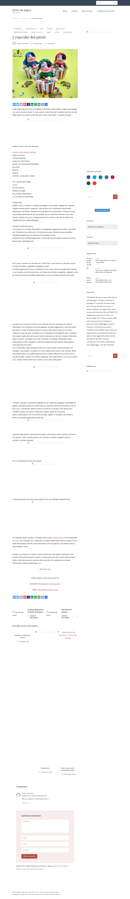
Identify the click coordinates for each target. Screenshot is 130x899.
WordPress (46, 894)
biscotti (97, 268)
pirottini (30, 217)
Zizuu (20, 554)
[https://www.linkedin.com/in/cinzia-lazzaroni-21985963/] (100, 177)
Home (65, 11)
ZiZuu (17, 541)
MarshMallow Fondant (21, 32)
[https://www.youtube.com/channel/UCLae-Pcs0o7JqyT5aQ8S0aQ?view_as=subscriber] (94, 183)
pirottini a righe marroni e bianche (24, 152)
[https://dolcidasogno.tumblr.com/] (88, 183)
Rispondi (25, 803)
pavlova (97, 278)
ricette (97, 258)
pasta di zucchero (37, 32)
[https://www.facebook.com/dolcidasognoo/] (88, 177)
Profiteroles (45, 768)
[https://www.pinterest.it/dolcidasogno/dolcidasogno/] (112, 177)
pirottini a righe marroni (55, 538)
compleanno (18, 28)
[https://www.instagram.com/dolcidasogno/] (106, 177)
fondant (49, 28)
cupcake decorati (31, 28)
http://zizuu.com (45, 569)
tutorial (57, 32)
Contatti (75, 11)
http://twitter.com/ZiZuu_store (48, 590)
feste (42, 28)
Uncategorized (67, 32)
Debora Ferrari (28, 793)
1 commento (51, 44)
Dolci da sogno (21, 10)
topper (49, 32)
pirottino (18, 409)
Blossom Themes (28, 894)
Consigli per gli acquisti (106, 11)
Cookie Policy (55, 894)
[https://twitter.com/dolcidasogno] (94, 177)
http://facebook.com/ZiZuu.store (49, 584)
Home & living (87, 11)
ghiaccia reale (60, 28)
